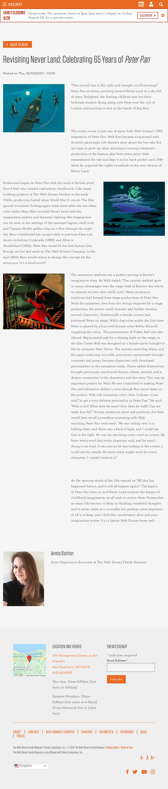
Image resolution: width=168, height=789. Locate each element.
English (25, 765)
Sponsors (127, 732)
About (17, 732)
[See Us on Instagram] (153, 772)
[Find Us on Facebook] (127, 772)
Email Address (117, 660)
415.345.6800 (62, 672)
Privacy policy (112, 747)
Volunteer (106, 732)
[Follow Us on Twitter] (135, 772)
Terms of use (127, 747)
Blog (144, 732)
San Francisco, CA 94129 (71, 667)
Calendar (146, 15)
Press (21, 736)
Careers (86, 732)
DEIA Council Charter (60, 732)
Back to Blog (19, 44)
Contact (33, 732)
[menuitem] (141, 4)
